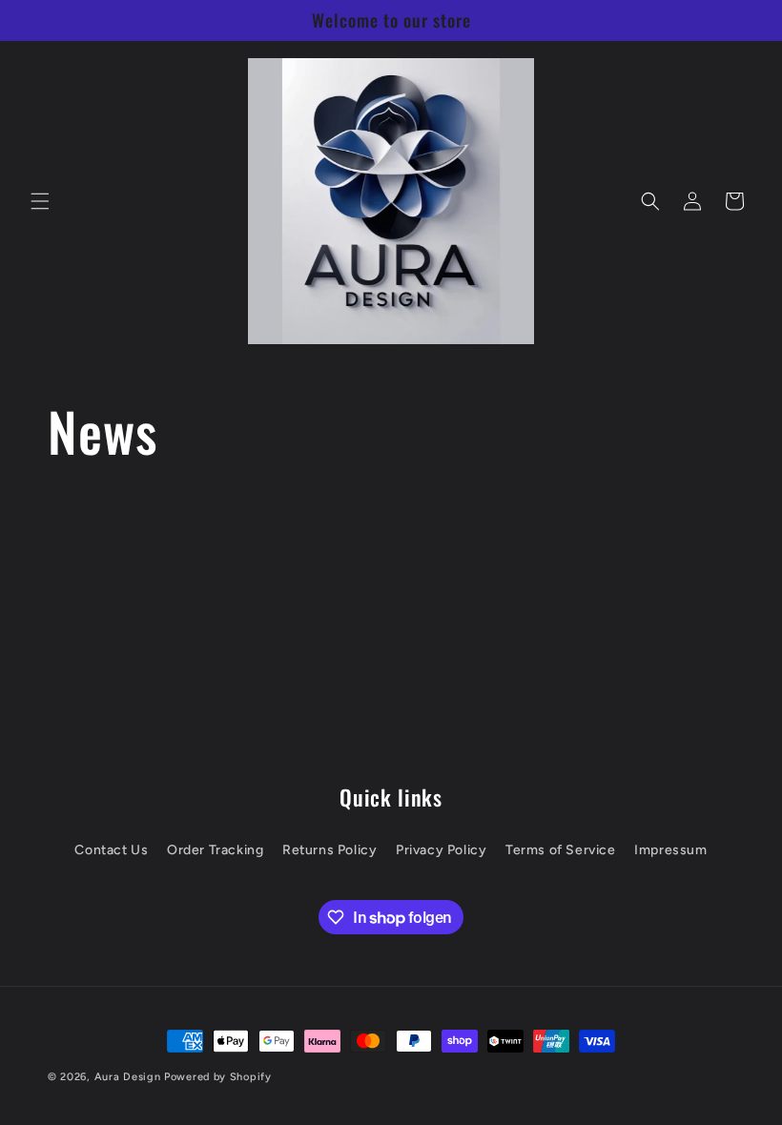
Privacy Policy (441, 850)
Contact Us (111, 850)
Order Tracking (215, 850)
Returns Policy (329, 850)
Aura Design (127, 1077)
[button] (40, 201)
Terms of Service (560, 850)
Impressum (670, 850)
